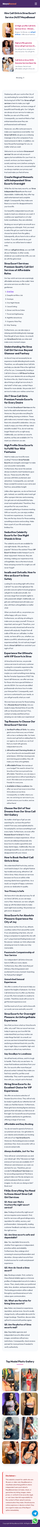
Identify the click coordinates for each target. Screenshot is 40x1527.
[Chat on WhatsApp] (35, 1521)
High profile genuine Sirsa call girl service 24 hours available (25, 46)
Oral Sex (10, 292)
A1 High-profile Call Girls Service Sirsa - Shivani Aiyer (25, 29)
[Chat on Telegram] (35, 1513)
